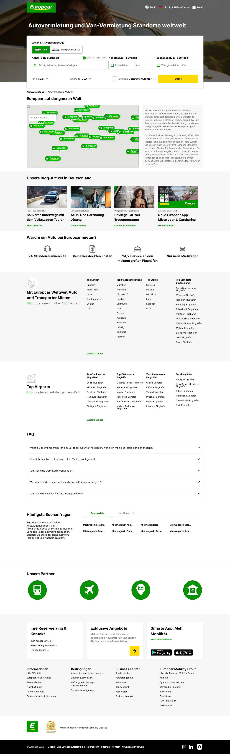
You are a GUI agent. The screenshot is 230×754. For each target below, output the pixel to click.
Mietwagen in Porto (151, 531)
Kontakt (116, 746)
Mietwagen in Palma (94, 524)
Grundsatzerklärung (133, 746)
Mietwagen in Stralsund (180, 531)
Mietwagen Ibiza (149, 524)
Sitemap (105, 746)
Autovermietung (35, 92)
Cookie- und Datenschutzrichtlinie (66, 746)
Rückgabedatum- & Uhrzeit (171, 57)
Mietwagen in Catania (122, 531)
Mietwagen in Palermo (94, 531)
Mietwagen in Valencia (180, 524)
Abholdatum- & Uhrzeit (123, 57)
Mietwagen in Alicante (122, 524)
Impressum (93, 746)
